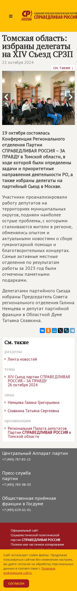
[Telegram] (72, 330)
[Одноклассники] (48, 330)
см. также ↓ (63, 67)
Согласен (16, 583)
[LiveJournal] (66, 330)
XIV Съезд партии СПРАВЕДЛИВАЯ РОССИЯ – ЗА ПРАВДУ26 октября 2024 (39, 380)
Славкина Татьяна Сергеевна (33, 410)
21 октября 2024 (18, 62)
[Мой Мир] (54, 330)
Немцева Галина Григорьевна (33, 402)
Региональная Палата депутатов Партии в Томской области (39, 432)
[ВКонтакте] (42, 330)
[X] (60, 330)
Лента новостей (22, 359)
